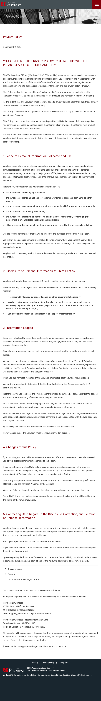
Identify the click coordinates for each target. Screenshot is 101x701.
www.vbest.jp (68, 92)
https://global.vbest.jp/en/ (46, 92)
